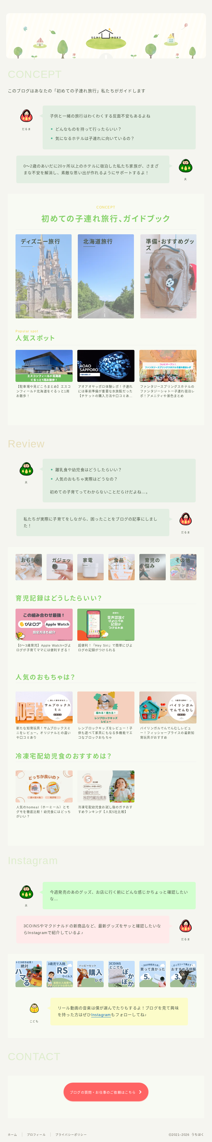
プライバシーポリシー (71, 1134)
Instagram (101, 1014)
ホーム (12, 1134)
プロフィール (36, 1134)
